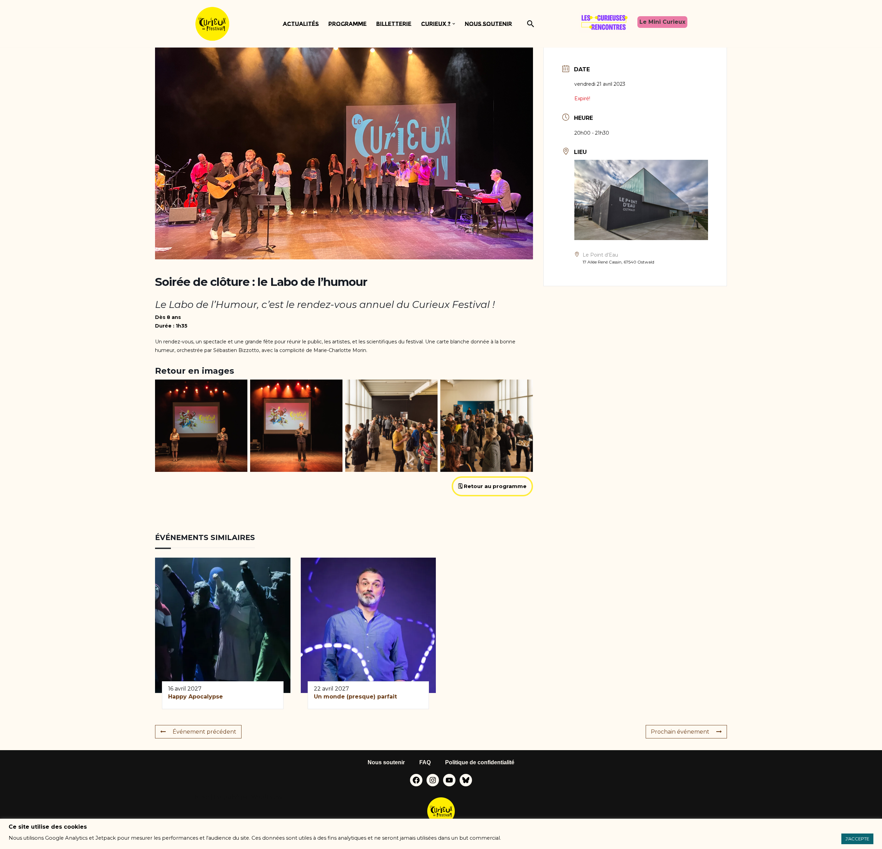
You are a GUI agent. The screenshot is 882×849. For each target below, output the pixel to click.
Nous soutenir (488, 24)
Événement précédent (204, 731)
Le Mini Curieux (662, 22)
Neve (202, 797)
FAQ (425, 762)
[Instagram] (433, 780)
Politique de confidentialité (479, 762)
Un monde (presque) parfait (356, 696)
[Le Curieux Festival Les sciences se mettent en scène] (212, 23)
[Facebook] (416, 780)
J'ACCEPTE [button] (857, 838)
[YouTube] (449, 780)
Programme (347, 24)
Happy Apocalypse (195, 696)
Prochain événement (680, 731)
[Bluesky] (466, 780)
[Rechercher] (530, 23)
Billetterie (393, 24)
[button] (453, 23)
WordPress (266, 797)
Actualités (301, 24)
